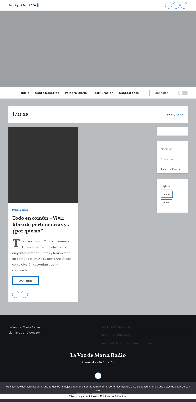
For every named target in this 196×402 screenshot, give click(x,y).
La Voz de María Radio (98, 355)
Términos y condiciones (83, 396)
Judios (166, 194)
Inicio (25, 93)
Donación (161, 93)
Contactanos (129, 93)
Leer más (25, 280)
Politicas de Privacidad (113, 396)
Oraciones (168, 159)
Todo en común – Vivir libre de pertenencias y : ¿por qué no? (40, 225)
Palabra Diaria (76, 93)
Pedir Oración (103, 93)
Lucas (180, 114)
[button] (9, 93)
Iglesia (166, 186)
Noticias (167, 149)
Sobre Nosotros (47, 93)
